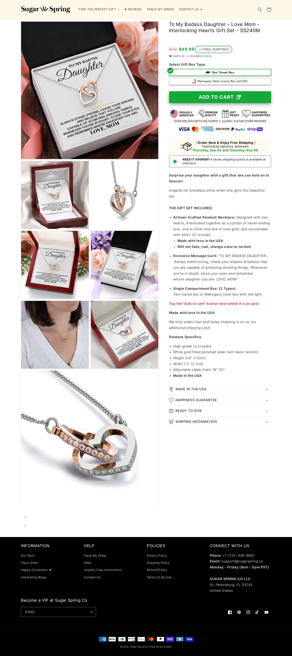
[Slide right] (25, 525)
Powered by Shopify (160, 646)
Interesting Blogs (33, 577)
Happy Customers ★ (36, 570)
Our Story (28, 555)
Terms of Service (159, 577)
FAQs (88, 563)
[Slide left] (25, 516)
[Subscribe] (91, 612)
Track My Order (95, 555)
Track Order (29, 563)
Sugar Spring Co (139, 646)
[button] (99, 9)
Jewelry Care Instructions (103, 570)
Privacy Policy (157, 555)
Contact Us (92, 577)
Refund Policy (157, 570)
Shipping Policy (158, 563)
